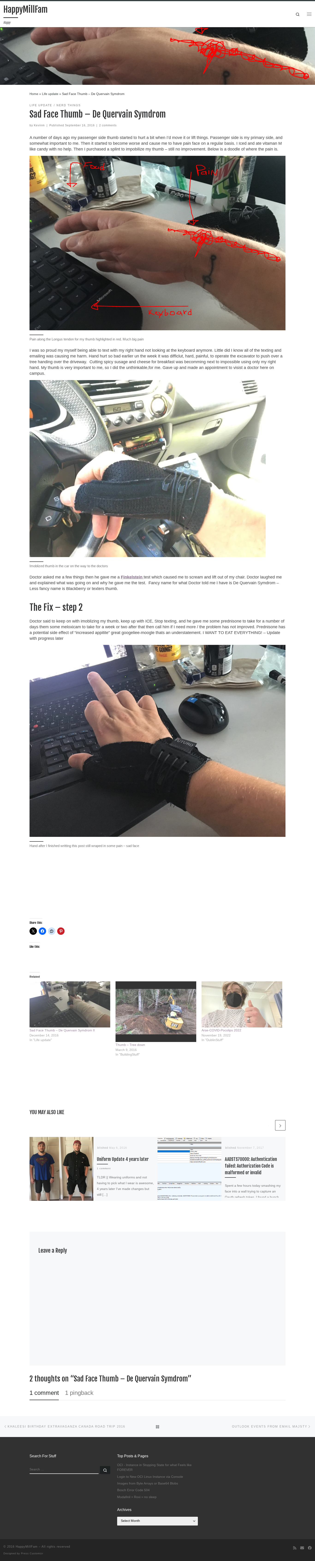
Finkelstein (132, 577)
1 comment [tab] (44, 1393)
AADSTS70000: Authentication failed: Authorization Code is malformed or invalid (251, 1165)
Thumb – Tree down (130, 1045)
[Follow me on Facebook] (310, 1548)
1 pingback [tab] (79, 1393)
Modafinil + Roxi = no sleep (137, 1497)
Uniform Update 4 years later (123, 1159)
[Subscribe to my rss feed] (294, 1548)
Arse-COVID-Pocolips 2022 (221, 1030)
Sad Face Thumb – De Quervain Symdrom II (62, 1030)
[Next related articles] (280, 1125)
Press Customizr (32, 1553)
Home (34, 94)
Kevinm (39, 125)
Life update (50, 94)
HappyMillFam (27, 1546)
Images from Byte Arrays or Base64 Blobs (147, 1483)
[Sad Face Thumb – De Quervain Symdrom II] (70, 1004)
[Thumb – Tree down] (156, 1011)
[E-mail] (302, 1548)
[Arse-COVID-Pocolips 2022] (242, 1004)
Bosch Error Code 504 (133, 1490)
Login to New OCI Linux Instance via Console (150, 1476)
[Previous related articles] (269, 1125)
